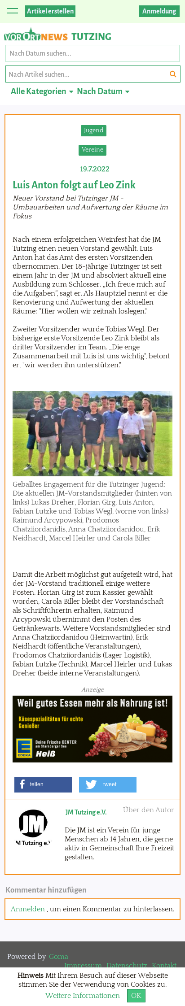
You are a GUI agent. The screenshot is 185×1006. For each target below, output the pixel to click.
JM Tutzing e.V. (86, 812)
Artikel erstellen (50, 11)
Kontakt (164, 966)
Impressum (83, 966)
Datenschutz (126, 966)
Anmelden (28, 909)
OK (136, 996)
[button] (43, 785)
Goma (58, 957)
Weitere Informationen (82, 996)
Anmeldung (159, 11)
